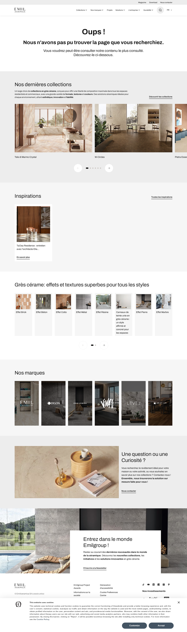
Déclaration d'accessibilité (106, 586)
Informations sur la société (82, 593)
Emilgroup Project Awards (82, 586)
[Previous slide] (78, 168)
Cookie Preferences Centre (109, 593)
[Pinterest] (169, 585)
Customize (134, 625)
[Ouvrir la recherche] (160, 10)
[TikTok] (143, 585)
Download (153, 2)
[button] (87, 168)
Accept (161, 625)
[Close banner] (178, 602)
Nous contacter (166, 2)
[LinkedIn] (154, 585)
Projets (109, 10)
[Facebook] (159, 585)
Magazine (142, 2)
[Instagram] (164, 585)
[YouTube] (148, 585)
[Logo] (20, 10)
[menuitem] (82, 10)
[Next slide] (109, 168)
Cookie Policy (43, 619)
